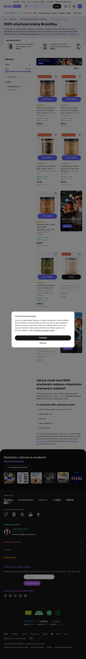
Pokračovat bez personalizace (25, 316)
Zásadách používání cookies (44, 330)
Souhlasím (43, 338)
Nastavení (43, 343)
